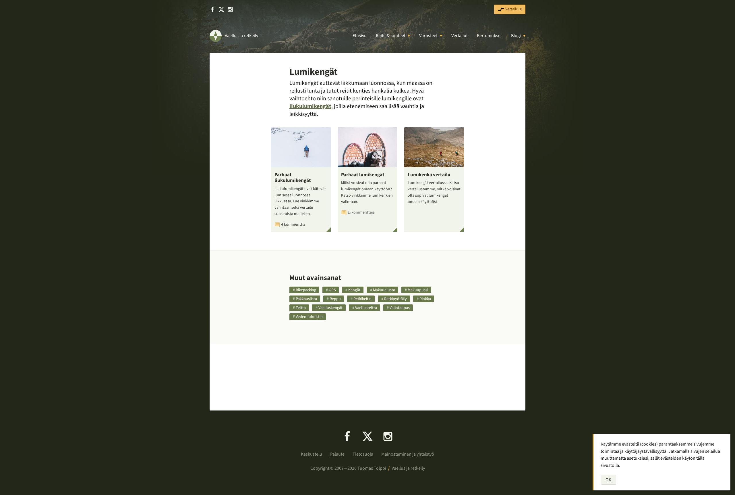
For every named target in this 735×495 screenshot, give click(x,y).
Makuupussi (418, 290)
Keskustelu (311, 454)
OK (608, 480)
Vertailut (459, 35)
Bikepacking (306, 290)
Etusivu (360, 35)
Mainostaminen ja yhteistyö (407, 454)
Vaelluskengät (330, 308)
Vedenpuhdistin (309, 317)
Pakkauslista (306, 299)
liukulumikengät (310, 106)
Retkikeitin (362, 299)
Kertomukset (489, 35)
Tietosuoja (363, 454)
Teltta (301, 308)
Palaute (337, 454)
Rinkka (425, 299)
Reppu (335, 299)
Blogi (516, 35)
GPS (332, 290)
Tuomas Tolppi (371, 468)
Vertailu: (513, 9)
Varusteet (428, 35)
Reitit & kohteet (390, 35)
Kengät (354, 290)
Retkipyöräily (395, 299)
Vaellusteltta (366, 308)
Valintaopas (400, 308)
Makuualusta (384, 290)
